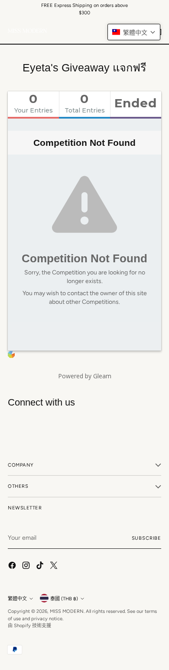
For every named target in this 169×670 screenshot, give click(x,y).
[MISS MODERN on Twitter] (54, 566)
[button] (134, 32)
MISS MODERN (67, 611)
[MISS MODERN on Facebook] (13, 566)
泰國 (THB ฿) (64, 599)
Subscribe (146, 538)
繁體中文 (17, 599)
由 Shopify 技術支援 (29, 625)
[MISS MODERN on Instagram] (27, 566)
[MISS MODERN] (27, 31)
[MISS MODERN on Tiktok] (41, 566)
